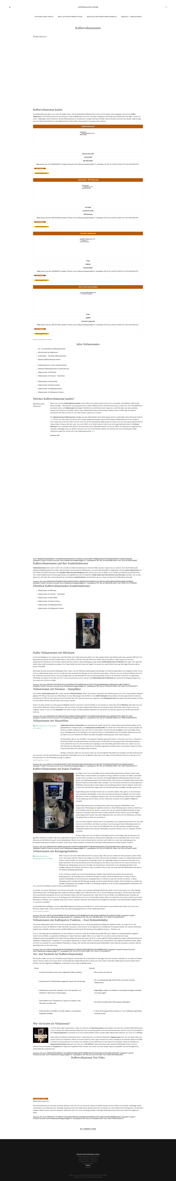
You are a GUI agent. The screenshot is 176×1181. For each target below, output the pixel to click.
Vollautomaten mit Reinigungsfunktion (50, 388)
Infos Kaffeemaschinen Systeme (70, 16)
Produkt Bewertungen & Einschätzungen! (88, 1156)
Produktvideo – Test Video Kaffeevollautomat (52, 356)
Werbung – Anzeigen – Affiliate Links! (88, 1159)
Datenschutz (79, 1175)
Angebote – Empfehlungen (131, 16)
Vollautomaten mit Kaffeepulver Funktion (51, 392)
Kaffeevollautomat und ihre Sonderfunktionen (52, 365)
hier (51, 419)
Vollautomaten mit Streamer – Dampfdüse (51, 376)
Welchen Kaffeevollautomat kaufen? (49, 359)
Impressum (72, 1175)
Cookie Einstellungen (88, 1163)
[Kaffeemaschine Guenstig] (88, 7)
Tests (93, 431)
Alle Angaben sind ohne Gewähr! (88, 1158)
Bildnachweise (87, 1175)
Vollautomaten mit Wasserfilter (47, 381)
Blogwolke (88, 1167)
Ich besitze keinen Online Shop (88, 1161)
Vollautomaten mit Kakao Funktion (49, 385)
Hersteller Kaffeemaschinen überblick (102, 16)
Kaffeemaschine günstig (44, 16)
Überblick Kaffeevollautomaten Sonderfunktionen (53, 369)
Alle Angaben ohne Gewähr (99, 1175)
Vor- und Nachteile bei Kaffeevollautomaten (51, 349)
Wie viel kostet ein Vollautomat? (48, 352)
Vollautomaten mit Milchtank (47, 372)
